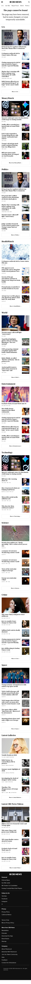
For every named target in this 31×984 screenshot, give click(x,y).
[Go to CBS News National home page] (15, 2)
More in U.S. (15, 91)
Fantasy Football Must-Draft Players (12, 888)
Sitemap (4, 941)
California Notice (6, 914)
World (22, 6)
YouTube (4, 896)
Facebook (4, 898)
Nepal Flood (15, 6)
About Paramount (7, 949)
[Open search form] (29, 2)
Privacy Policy (6, 912)
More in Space (15, 729)
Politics (27, 6)
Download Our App (7, 936)
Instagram (4, 901)
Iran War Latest (6, 883)
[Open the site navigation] (5, 2)
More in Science (15, 588)
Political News (6, 880)
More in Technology (15, 516)
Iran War (7, 6)
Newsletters (5, 930)
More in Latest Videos (15, 867)
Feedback (4, 960)
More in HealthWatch (15, 306)
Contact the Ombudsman (9, 962)
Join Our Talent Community (9, 954)
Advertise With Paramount (9, 951)
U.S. (2, 6)
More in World (15, 377)
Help (3, 957)
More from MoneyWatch (15, 162)
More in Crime (15, 658)
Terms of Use (5, 920)
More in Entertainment (15, 446)
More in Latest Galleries (15, 797)
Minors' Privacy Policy (8, 922)
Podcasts (4, 933)
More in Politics (15, 235)
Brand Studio (5, 938)
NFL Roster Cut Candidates (9, 885)
